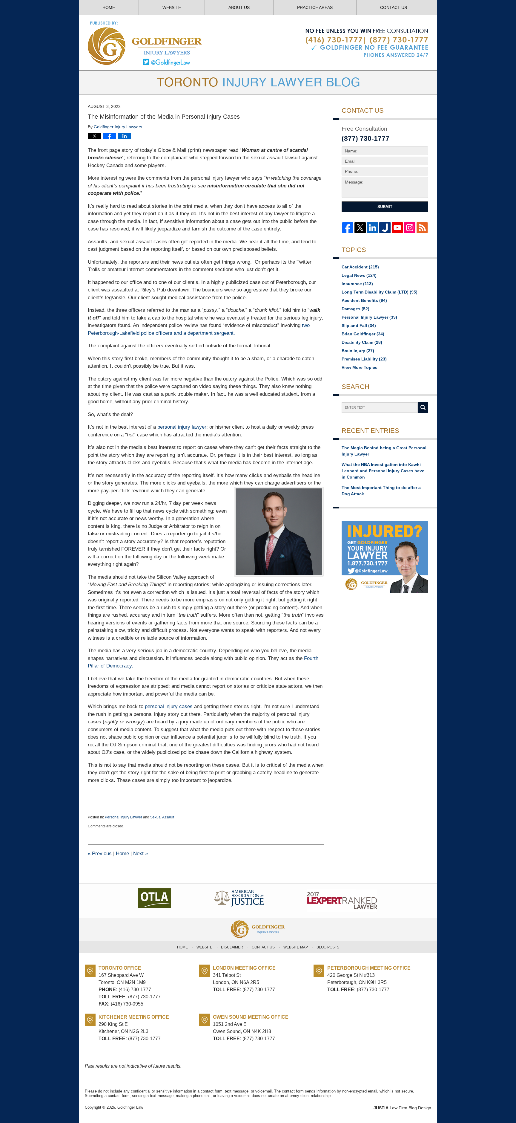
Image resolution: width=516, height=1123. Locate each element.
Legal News (359, 275)
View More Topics (359, 367)
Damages (355, 308)
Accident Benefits (364, 300)
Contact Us (393, 7)
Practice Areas (315, 7)
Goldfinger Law (130, 1107)
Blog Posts (328, 947)
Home (108, 7)
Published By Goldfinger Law (366, 43)
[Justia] (385, 227)
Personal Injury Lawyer (123, 817)
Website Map (295, 947)
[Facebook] (348, 227)
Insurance (357, 283)
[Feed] (422, 227)
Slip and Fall (359, 325)
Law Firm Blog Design (402, 1107)
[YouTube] (397, 227)
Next (140, 853)
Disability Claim (362, 342)
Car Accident (360, 267)
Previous (100, 853)
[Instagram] (409, 227)
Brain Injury (358, 350)
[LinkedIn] (372, 227)
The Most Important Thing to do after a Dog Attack (381, 490)
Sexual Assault (162, 817)
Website (171, 7)
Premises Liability (364, 359)
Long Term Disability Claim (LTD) (379, 292)
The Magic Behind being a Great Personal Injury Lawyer (384, 450)
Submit (384, 206)
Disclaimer (232, 947)
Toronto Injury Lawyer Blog (145, 43)
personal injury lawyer (181, 427)
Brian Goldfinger (363, 333)
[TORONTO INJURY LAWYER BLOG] (258, 82)
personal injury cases (169, 706)
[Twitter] (360, 227)
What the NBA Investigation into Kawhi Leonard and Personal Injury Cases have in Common (383, 470)
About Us (239, 7)
